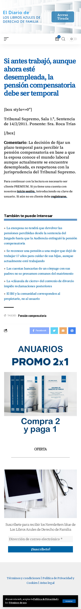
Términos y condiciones (23, 578)
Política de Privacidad (45, 599)
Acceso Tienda (62, 16)
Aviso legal (47, 583)
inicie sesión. (26, 191)
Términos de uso (18, 603)
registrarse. (59, 196)
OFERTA (40, 449)
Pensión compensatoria (32, 315)
